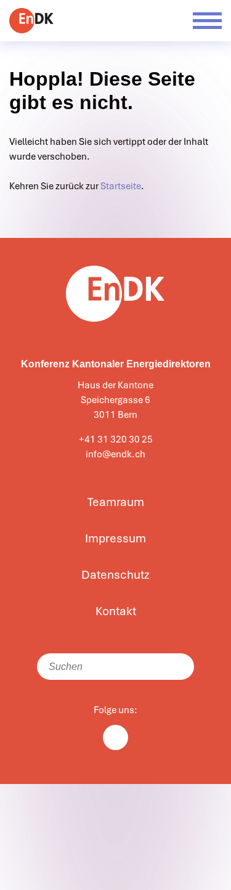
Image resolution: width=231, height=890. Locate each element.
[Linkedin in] (115, 737)
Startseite (120, 186)
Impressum (115, 538)
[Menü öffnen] (207, 20)
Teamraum (115, 502)
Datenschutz (115, 575)
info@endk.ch (115, 454)
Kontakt (115, 611)
